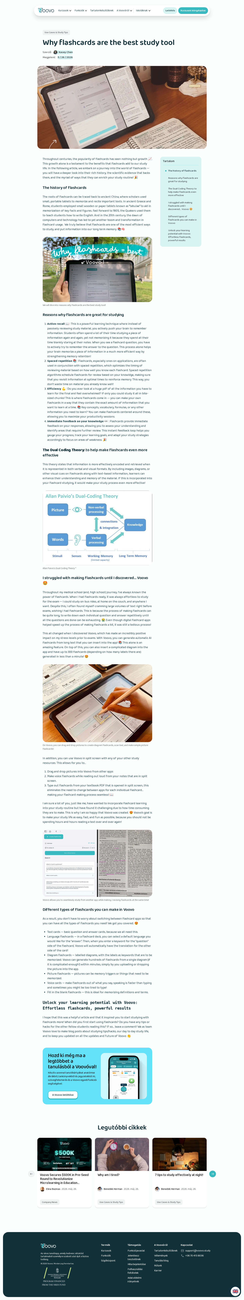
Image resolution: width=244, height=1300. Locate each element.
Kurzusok (63, 10)
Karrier (158, 1270)
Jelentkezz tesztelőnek (134, 1257)
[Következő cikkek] (212, 1174)
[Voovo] (46, 10)
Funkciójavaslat (136, 1251)
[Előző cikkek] (31, 1174)
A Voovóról (123, 10)
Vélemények (161, 1256)
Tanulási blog (161, 1261)
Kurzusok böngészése (193, 11)
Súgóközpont (108, 1261)
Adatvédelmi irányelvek (134, 1279)
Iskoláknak (142, 10)
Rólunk (158, 1266)
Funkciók (79, 10)
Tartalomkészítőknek (101, 10)
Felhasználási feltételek (135, 1271)
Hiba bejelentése (137, 1264)
